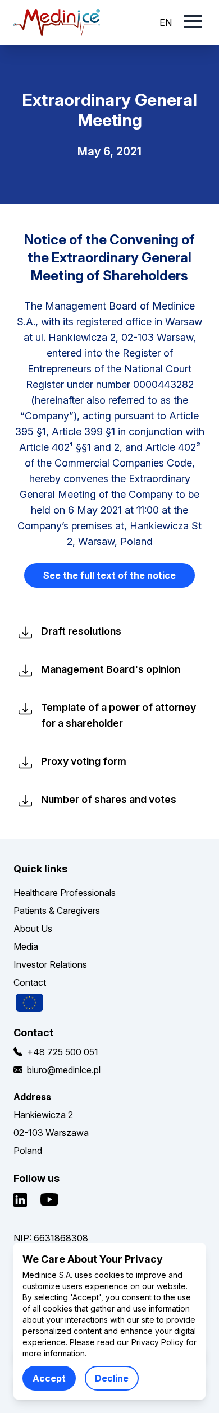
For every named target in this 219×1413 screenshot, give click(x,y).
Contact (29, 982)
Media (25, 946)
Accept (49, 1378)
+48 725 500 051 (62, 1052)
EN (165, 22)
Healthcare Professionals (64, 892)
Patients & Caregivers (56, 910)
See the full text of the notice (109, 575)
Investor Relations (50, 964)
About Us (32, 928)
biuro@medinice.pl (64, 1069)
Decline (112, 1378)
